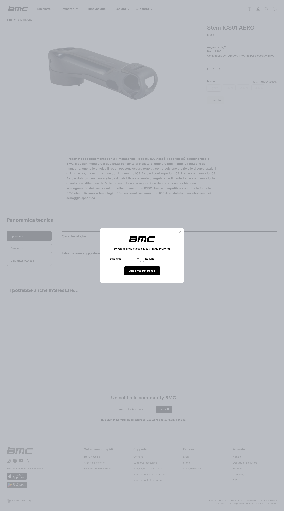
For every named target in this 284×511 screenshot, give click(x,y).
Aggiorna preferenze (142, 270)
